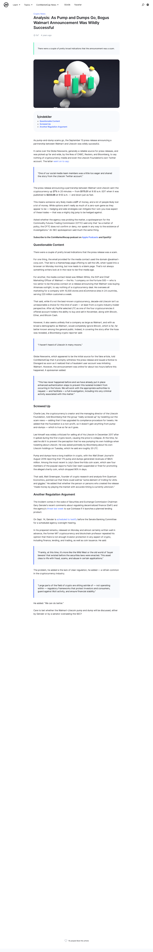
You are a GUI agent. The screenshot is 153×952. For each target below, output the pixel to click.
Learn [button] (15, 5)
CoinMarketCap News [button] (46, 5)
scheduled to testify (67, 519)
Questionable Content (50, 121)
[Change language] (147, 4)
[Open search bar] (143, 4)
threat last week (55, 508)
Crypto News (39, 14)
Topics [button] (27, 5)
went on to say (61, 161)
